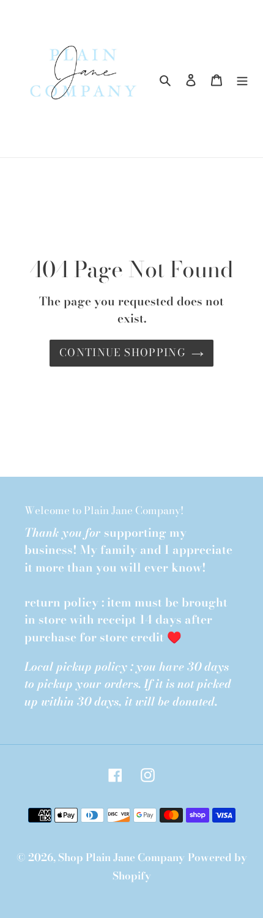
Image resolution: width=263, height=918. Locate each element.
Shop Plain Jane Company (121, 857)
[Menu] (242, 79)
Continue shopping (122, 352)
